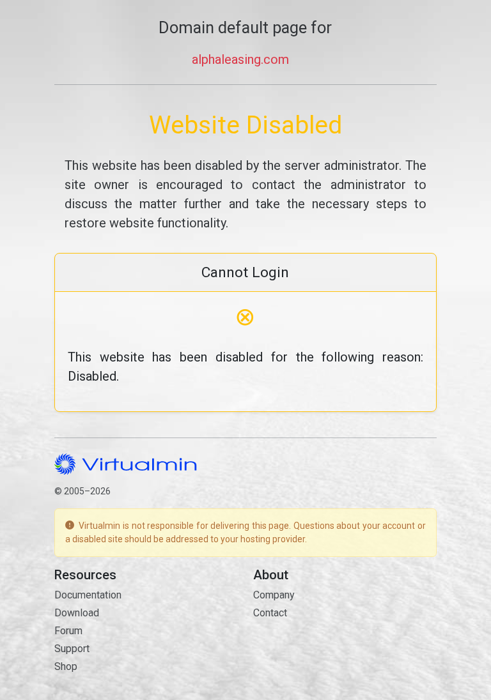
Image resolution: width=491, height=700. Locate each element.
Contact (270, 613)
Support (72, 649)
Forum (68, 631)
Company (274, 595)
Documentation (87, 595)
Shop (65, 666)
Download (76, 613)
